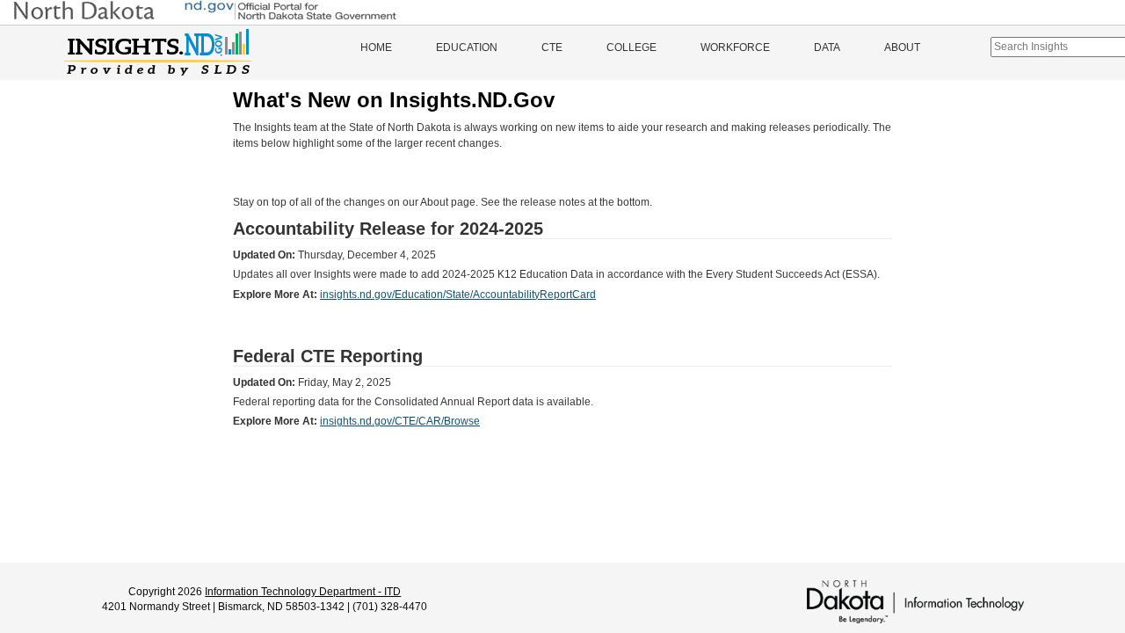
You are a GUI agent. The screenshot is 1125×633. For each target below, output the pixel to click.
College (631, 47)
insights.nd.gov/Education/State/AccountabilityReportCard (458, 294)
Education (466, 47)
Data (827, 47)
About (902, 47)
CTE (551, 47)
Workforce (735, 47)
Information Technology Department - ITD (303, 592)
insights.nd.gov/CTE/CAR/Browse (400, 421)
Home (376, 47)
